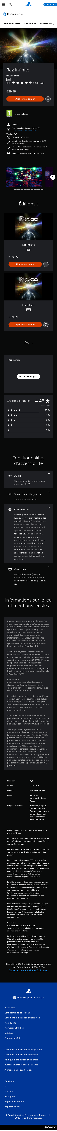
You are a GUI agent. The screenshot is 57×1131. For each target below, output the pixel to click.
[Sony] (50, 1129)
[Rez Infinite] (24, 177)
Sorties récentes (12, 23)
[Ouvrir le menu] (3, 4)
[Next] (52, 177)
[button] (24, 130)
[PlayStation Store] (14, 13)
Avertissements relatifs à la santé (21, 925)
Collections (30, 23)
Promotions (46, 23)
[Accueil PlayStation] (28, 4)
